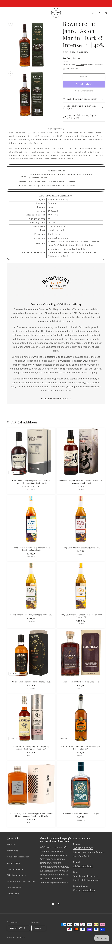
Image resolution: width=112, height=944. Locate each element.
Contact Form (13, 863)
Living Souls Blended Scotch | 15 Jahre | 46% (81, 548)
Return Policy (13, 894)
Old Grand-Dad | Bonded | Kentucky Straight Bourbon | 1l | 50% (81, 747)
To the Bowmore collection (54, 398)
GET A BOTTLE (19, 938)
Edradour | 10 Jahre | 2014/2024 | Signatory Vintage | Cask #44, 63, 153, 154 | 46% (31, 747)
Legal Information (15, 869)
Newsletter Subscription (18, 857)
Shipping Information (16, 875)
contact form (88, 890)
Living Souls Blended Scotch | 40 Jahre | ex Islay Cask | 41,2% (81, 616)
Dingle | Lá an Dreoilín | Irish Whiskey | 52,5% (31, 682)
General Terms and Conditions (21, 881)
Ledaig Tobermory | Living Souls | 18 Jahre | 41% (31, 615)
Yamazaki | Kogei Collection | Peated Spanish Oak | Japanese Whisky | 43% (80, 481)
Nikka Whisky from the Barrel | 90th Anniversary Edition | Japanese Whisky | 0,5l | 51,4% (31, 814)
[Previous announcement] (5, 4)
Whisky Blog (12, 851)
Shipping (80, 64)
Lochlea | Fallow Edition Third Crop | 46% (81, 682)
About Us (11, 844)
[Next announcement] (107, 4)
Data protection (14, 887)
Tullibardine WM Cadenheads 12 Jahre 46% (80, 813)
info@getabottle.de (83, 866)
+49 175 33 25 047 (83, 848)
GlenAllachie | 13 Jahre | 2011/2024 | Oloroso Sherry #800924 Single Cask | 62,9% (31, 481)
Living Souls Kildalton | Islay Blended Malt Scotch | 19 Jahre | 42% (31, 549)
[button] (6, 13)
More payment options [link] (84, 91)
